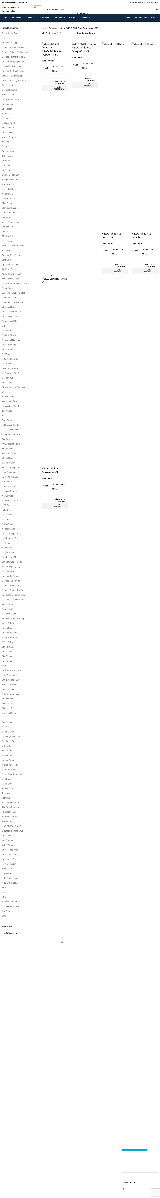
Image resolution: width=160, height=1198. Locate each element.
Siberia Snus (8, 382)
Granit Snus (7, 288)
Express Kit (7, 873)
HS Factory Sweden (11, 425)
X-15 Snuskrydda (9, 883)
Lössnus (5, 118)
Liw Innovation (8, 463)
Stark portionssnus (10, 208)
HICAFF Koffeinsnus (11, 906)
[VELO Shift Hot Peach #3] (145, 137)
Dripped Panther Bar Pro (13, 590)
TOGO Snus (7, 821)
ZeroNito (6, 911)
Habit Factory (8, 397)
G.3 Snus (6, 727)
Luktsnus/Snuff (8, 123)
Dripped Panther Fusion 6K (14, 57)
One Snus (6, 779)
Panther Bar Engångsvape (14, 71)
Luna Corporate (9, 472)
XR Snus (6, 798)
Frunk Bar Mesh (9, 350)
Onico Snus (7, 784)
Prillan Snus (7, 628)
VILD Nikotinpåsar (10, 534)
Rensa (54, 71)
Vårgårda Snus (8, 552)
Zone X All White (9, 685)
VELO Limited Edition (11, 312)
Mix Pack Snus (8, 184)
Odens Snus (7, 378)
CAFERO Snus (9, 486)
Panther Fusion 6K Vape (13, 600)
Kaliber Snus (8, 751)
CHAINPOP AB (9, 335)
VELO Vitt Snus (9, 307)
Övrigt (4, 147)
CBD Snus (7, 165)
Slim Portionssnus (10, 203)
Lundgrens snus (9, 298)
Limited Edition (8, 198)
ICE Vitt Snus (8, 571)
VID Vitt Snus (8, 458)
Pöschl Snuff (7, 604)
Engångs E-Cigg (9, 43)
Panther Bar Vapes (10, 576)
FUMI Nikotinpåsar (10, 812)
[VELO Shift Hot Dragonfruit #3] (85, 44)
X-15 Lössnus (8, 95)
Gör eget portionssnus (12, 99)
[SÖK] (98, 9)
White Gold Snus (9, 623)
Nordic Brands (8, 529)
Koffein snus (7, 170)
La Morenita (7, 364)
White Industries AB (10, 854)
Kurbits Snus (7, 449)
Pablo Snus (7, 515)
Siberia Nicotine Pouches (13, 387)
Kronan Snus (8, 760)
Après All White (9, 269)
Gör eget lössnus (9, 90)
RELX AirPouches (10, 642)
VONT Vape (7, 840)
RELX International (10, 637)
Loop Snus (7, 260)
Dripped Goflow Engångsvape (15, 52)
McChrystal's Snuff (10, 373)
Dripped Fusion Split (11, 581)
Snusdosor (7, 109)
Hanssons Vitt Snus (11, 902)
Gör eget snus (8, 85)
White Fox (6, 392)
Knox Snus (7, 661)
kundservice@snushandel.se (95, 1169)
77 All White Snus (10, 477)
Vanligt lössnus (9, 137)
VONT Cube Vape (10, 850)
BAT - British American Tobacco (16, 283)
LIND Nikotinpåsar (10, 430)
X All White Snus (9, 675)
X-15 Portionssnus (10, 878)
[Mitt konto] (149, 9)
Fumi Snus (7, 420)
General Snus (8, 732)
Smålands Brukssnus (11, 670)
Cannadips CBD (9, 321)
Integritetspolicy (49, 1157)
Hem (44, 28)
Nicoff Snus (7, 241)
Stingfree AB (7, 703)
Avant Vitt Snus (9, 453)
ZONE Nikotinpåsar (10, 680)
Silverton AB (7, 647)
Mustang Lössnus (10, 765)
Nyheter (5, 142)
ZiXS (4, 916)
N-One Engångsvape (11, 66)
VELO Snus (7, 836)
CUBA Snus (7, 524)
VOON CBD (7, 699)
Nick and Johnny (9, 769)
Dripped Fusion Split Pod (13, 47)
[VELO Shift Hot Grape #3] (115, 137)
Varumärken (7, 227)
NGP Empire (7, 505)
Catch (4, 718)
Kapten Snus (8, 755)
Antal (75, 65)
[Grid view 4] (71, 33)
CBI (3, 326)
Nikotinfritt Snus (9, 189)
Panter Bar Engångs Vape (13, 595)
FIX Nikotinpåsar (9, 401)
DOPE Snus (7, 331)
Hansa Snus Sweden (11, 406)
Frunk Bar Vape (9, 345)
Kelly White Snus (9, 859)
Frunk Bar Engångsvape (13, 62)
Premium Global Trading (13, 618)
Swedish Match (9, 713)
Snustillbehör (8, 128)
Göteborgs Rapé (9, 741)
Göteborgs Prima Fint (11, 737)
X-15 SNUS (7, 869)
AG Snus (6, 231)
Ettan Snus (7, 722)
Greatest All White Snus (12, 831)
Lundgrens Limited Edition (13, 293)
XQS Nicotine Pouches (12, 444)
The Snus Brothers (10, 807)
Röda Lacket (7, 788)
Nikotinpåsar (7, 194)
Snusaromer (7, 104)
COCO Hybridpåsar (10, 694)
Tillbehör (6, 113)
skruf (4, 666)
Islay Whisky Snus (10, 359)
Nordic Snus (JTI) (10, 538)
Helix (4, 416)
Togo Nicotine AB (9, 817)
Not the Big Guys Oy (11, 567)
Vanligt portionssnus (11, 213)
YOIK (4, 887)
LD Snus (6, 543)
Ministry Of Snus (9, 491)
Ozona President (9, 614)
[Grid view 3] (66, 33)
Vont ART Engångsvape (13, 76)
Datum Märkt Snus (10, 33)
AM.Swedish (7, 236)
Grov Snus (6, 746)
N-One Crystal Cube (11, 500)
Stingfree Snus (8, 708)
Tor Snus (6, 250)
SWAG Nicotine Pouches (13, 246)
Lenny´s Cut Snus (10, 368)
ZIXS (4, 897)
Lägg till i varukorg (60, 83)
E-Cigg (5, 38)
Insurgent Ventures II (11, 434)
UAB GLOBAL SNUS (11, 826)
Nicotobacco (7, 519)
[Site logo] (16, 9)
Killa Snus (6, 510)
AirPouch (6, 161)
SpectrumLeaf (8, 689)
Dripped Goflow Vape (11, 585)
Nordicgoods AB (9, 557)
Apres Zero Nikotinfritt (11, 274)
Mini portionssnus (10, 180)
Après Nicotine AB (10, 265)
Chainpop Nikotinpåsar (12, 340)
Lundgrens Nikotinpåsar (12, 302)
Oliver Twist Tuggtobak (12, 774)
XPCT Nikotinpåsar (10, 467)
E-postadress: (128, 1170)
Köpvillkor (46, 1152)
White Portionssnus (10, 222)
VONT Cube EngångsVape (14, 80)
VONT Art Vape (9, 845)
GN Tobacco (7, 354)
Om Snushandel (49, 1143)
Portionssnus (8, 151)
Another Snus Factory (11, 255)
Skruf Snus (7, 656)
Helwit (5, 892)
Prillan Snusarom (9, 633)
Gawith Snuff (7, 609)
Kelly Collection (9, 864)
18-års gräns (47, 1148)
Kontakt (45, 1162)
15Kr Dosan (7, 156)
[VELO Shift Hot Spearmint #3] (55, 372)
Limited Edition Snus (11, 175)
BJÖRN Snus (8, 482)
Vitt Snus (6, 217)
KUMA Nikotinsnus (10, 279)
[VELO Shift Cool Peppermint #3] (55, 45)
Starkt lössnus (8, 132)
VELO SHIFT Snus (10, 316)
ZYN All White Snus (11, 803)
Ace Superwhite (9, 439)
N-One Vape (7, 496)
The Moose (7, 411)
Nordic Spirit (7, 548)
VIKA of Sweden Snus (12, 562)
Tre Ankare (7, 793)
